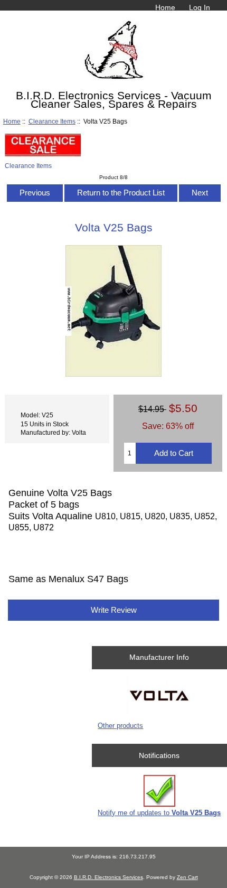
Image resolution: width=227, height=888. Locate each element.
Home (165, 7)
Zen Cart (187, 877)
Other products (120, 726)
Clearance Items (52, 121)
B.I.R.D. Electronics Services (108, 877)
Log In (199, 7)
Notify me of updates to (159, 813)
